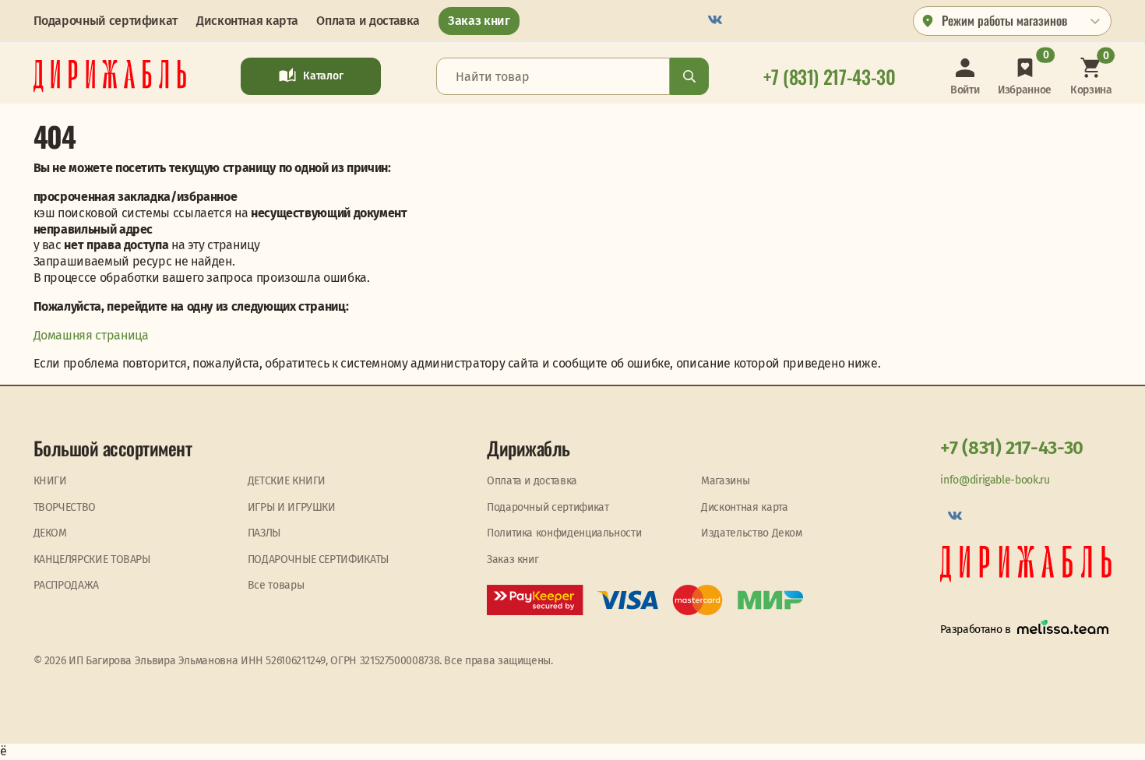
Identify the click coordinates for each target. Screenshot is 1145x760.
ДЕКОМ (50, 533)
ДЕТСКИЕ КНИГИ (287, 480)
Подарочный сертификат (105, 20)
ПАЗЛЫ (264, 533)
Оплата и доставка (368, 20)
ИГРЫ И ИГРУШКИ (292, 507)
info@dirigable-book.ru (994, 480)
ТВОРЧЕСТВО (64, 507)
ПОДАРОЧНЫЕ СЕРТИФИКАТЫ (318, 559)
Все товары (276, 585)
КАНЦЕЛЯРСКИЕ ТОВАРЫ (91, 559)
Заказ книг (478, 20)
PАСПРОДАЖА (66, 585)
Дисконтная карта (247, 20)
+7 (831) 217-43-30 (1011, 448)
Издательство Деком (751, 533)
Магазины (725, 480)
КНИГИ (50, 480)
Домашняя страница (91, 335)
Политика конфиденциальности (564, 533)
